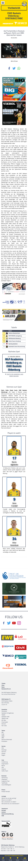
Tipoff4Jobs (4, 783)
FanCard (4, 751)
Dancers (4, 724)
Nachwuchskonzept (7, 739)
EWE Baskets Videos (7, 701)
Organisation (5, 764)
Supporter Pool (5, 781)
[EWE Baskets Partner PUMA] (8, 824)
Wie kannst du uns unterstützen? (10, 803)
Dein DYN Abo (5, 703)
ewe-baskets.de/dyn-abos (8, 143)
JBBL (3, 738)
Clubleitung (5, 762)
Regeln (3, 755)
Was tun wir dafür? (7, 800)
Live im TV (4, 704)
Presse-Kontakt (6, 791)
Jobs (3, 767)
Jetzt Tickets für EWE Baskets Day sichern (14, 855)
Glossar (3, 753)
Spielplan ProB (5, 717)
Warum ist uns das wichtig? (9, 798)
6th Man (4, 720)
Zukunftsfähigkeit (6, 785)
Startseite (4, 711)
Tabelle (3, 715)
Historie (4, 769)
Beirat (3, 765)
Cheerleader (5, 722)
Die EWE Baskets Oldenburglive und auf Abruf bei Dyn (9, 693)
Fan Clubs (4, 725)
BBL (3, 732)
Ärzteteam (4, 741)
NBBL (3, 736)
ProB (3, 734)
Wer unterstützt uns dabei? (9, 802)
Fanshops (4, 750)
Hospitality (4, 779)
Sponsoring (4, 778)
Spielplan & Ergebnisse (8, 713)
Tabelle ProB (5, 718)
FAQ (3, 748)
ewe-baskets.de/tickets (17, 138)
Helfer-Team (5, 771)
